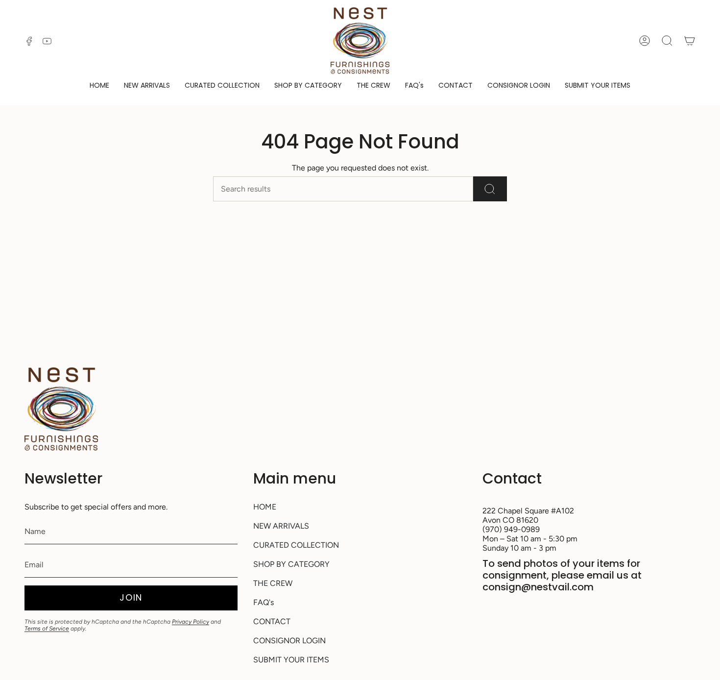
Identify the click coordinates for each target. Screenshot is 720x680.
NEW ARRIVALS (281, 526)
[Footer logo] (61, 409)
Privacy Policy (190, 621)
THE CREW (272, 583)
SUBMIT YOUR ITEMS (291, 659)
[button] (308, 86)
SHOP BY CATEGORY (291, 564)
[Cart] (689, 40)
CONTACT (271, 621)
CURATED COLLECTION (296, 545)
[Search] (490, 188)
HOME (264, 506)
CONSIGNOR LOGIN (289, 640)
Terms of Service (46, 628)
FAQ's (263, 602)
